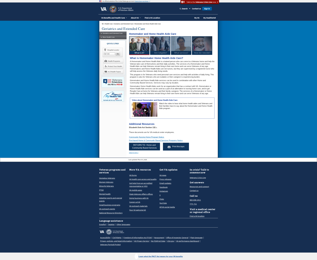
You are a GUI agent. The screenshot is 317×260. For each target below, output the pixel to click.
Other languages (123, 224)
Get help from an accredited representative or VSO (140, 184)
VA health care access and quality (143, 179)
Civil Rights (116, 237)
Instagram (163, 191)
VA (103, 24)
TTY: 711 (193, 204)
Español (102, 224)
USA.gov (170, 241)
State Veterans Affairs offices (141, 194)
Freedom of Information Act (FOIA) (137, 237)
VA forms (133, 175)
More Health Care (109, 37)
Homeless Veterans (107, 178)
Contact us (196, 8)
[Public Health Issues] (113, 66)
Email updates (165, 183)
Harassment (159, 237)
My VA (196, 18)
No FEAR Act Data (158, 241)
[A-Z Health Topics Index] (113, 71)
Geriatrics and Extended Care (123, 24)
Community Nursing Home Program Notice (146, 137)
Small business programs (109, 205)
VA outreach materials (138, 206)
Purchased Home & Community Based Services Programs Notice (156, 140)
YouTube (163, 203)
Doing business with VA (138, 198)
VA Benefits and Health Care (113, 18)
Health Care (109, 24)
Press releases (165, 179)
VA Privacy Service (141, 241)
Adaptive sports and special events (110, 199)
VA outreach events (107, 209)
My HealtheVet (209, 18)
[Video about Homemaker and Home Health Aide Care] (145, 110)
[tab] (139, 45)
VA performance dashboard (187, 241)
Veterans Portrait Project (110, 244)
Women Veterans (106, 182)
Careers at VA (134, 202)
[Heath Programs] (113, 61)
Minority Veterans (106, 186)
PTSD (101, 190)
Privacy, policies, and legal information (116, 241)
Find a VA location (197, 216)
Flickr (161, 199)
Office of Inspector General (177, 237)
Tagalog (111, 224)
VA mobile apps (135, 190)
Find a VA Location (152, 18)
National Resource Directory (110, 213)
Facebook (163, 187)
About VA (135, 18)
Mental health (105, 194)
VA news (162, 175)
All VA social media (167, 207)
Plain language (196, 237)
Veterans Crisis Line (198, 177)
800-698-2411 (195, 200)
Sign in (207, 8)
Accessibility (105, 237)
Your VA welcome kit (137, 210)
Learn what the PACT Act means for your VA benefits (161, 256)
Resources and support (199, 186)
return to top (133, 153)
